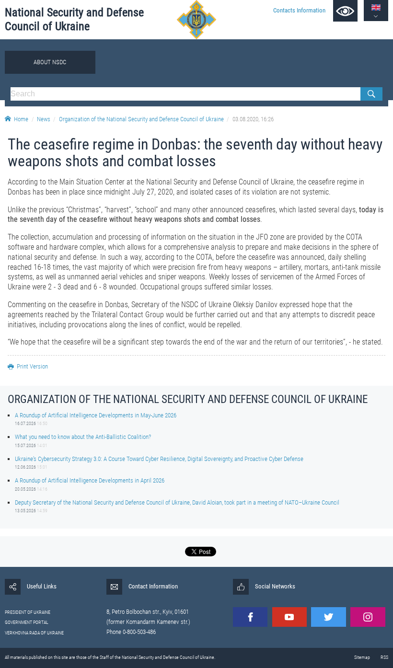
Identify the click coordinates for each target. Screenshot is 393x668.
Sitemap (362, 657)
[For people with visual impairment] (345, 11)
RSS (384, 657)
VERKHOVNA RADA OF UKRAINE (34, 633)
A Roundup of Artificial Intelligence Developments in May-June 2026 (95, 415)
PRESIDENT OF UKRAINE (27, 612)
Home (21, 119)
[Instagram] (367, 617)
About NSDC (50, 62)
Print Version (32, 366)
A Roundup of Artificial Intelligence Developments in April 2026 (89, 480)
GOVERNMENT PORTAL (26, 622)
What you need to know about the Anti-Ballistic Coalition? (83, 436)
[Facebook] (250, 617)
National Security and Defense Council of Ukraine (74, 19)
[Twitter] (328, 617)
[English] (376, 7)
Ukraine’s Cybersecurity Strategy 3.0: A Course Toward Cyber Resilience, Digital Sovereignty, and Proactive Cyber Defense (159, 458)
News (43, 119)
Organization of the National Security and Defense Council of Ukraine (141, 119)
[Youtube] (289, 617)
